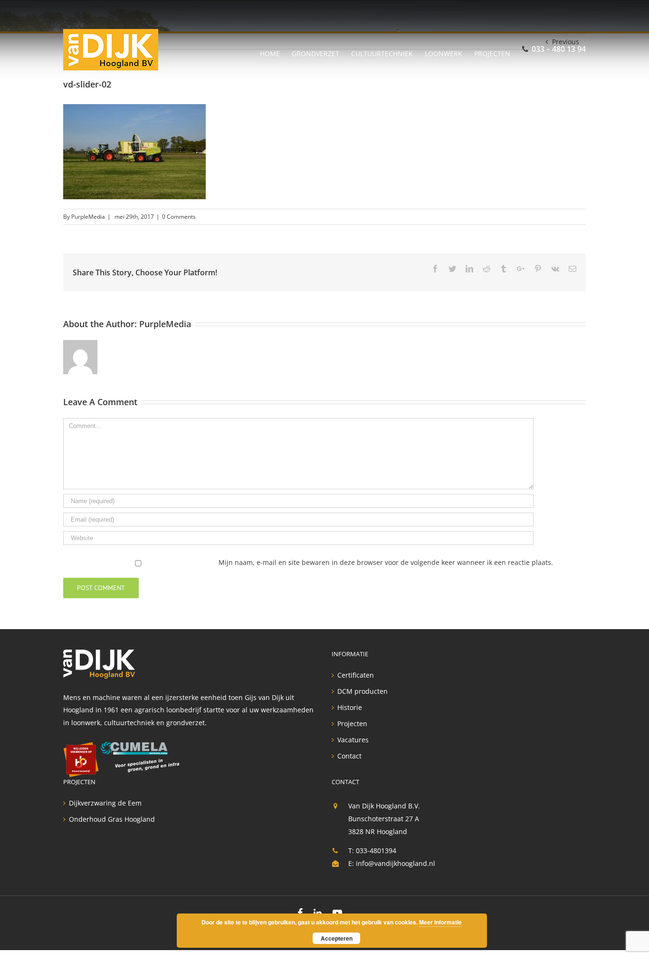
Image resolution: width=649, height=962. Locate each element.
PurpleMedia (88, 217)
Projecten (352, 723)
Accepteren (337, 938)
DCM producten (362, 691)
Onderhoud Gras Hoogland (112, 819)
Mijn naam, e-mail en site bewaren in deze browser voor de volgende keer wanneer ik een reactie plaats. (386, 562)
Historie (349, 707)
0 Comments (179, 217)
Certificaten (355, 675)
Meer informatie (440, 922)
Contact (349, 756)
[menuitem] (276, 49)
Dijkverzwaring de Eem (105, 803)
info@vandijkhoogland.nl (395, 863)
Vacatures (353, 740)
